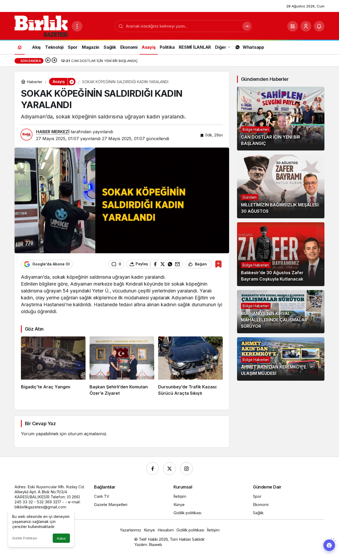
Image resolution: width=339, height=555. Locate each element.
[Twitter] (169, 468)
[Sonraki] (54, 60)
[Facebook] (152, 468)
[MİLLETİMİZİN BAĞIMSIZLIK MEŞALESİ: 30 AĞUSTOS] (280, 186)
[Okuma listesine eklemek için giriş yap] (218, 264)
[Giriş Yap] (306, 26)
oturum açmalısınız (87, 433)
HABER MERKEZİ (52, 131)
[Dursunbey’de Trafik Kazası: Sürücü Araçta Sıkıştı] (190, 366)
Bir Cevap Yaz (40, 423)
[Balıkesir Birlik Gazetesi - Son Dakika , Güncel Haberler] (41, 25)
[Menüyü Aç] (77, 26)
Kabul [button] (61, 538)
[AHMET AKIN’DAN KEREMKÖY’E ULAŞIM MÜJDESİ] (280, 358)
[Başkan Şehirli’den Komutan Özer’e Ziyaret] (122, 366)
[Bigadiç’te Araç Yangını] (53, 366)
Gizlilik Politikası (24, 538)
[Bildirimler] (319, 26)
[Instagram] (186, 468)
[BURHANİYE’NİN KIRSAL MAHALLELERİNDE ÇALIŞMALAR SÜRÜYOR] (280, 311)
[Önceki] (48, 60)
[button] (292, 26)
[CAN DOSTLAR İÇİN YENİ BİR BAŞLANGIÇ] (280, 118)
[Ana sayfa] (19, 47)
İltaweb (155, 544)
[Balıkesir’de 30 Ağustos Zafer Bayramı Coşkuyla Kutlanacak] (280, 254)
